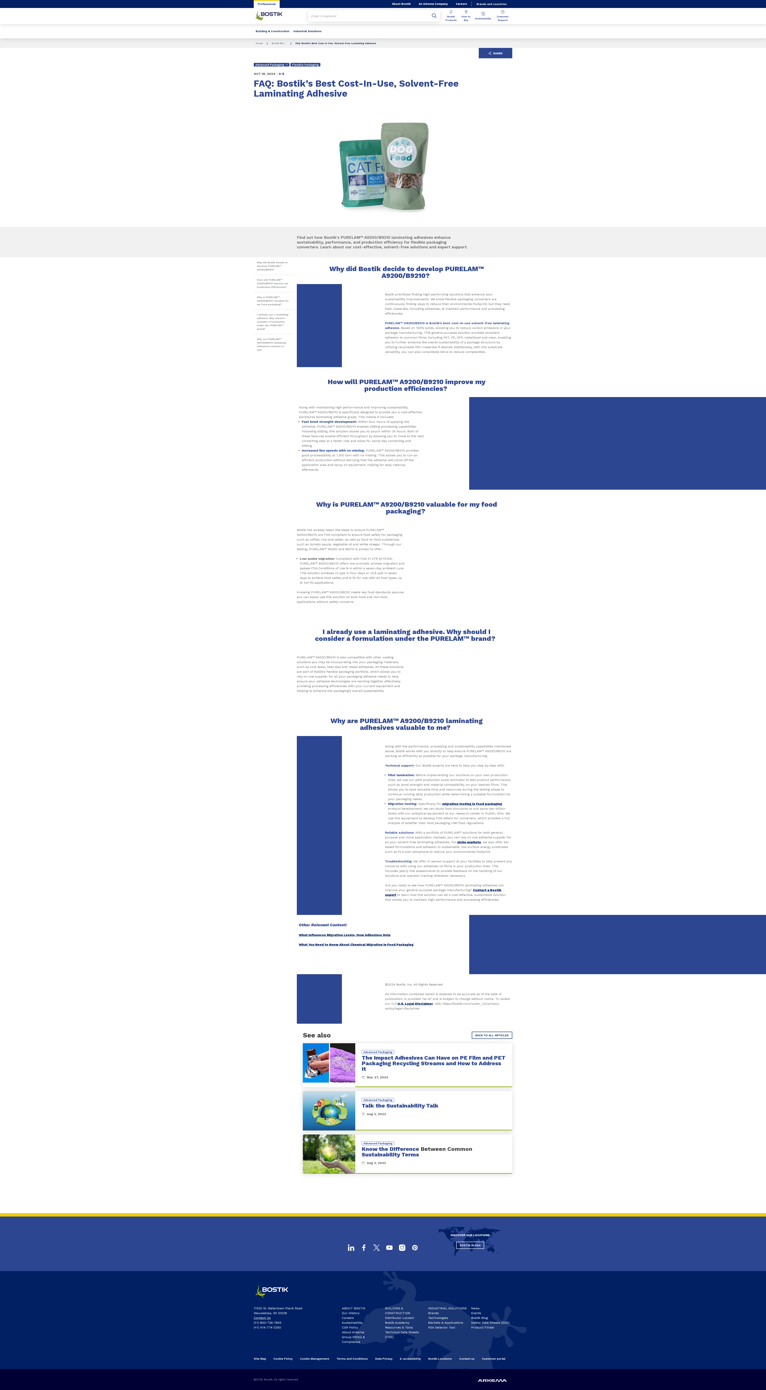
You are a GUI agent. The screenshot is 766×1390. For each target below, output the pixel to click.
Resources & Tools (399, 1327)
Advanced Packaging (269, 64)
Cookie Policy (283, 1358)
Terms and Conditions (352, 1358)
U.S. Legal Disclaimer (415, 1004)
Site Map (260, 1358)
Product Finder (483, 1327)
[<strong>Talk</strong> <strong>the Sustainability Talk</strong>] (407, 1110)
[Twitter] (376, 1247)
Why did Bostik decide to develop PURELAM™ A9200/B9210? (272, 266)
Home (259, 43)
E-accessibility (410, 1358)
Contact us (467, 1358)
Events (476, 1313)
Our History (350, 1313)
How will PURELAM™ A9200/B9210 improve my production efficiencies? (272, 283)
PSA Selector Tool (441, 1327)
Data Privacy (384, 1358)
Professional (267, 4)
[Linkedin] (351, 1247)
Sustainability (483, 18)
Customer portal (493, 1358)
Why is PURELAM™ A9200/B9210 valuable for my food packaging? (273, 301)
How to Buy (466, 18)
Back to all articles (492, 1035)
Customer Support (503, 18)
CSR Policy (350, 1327)
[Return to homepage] (272, 16)
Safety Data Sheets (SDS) (490, 1323)
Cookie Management (314, 1358)
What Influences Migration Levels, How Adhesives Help (345, 935)
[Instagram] (402, 1247)
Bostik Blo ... (279, 43)
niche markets (469, 842)
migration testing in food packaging (472, 804)
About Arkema (353, 1332)
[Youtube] (389, 1247)
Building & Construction (272, 31)
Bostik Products (451, 18)
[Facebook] (364, 1247)
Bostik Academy (397, 1323)
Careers (461, 3)
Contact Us (262, 1318)
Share (497, 53)
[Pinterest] (415, 1247)
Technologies (438, 1318)
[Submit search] (434, 16)
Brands (433, 1313)
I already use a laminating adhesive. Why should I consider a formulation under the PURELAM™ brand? (272, 321)
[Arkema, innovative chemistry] (275, 1299)
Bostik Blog (479, 1318)
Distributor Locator (399, 1318)
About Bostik (401, 3)
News (475, 1308)
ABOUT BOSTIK (353, 1308)
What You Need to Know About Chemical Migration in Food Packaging (356, 944)
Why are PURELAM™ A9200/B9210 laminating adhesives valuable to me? (271, 344)
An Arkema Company (433, 3)
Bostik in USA (470, 1245)
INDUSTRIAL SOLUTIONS (447, 1308)
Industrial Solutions (307, 31)
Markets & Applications (445, 1323)
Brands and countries (492, 4)
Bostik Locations (440, 1358)
